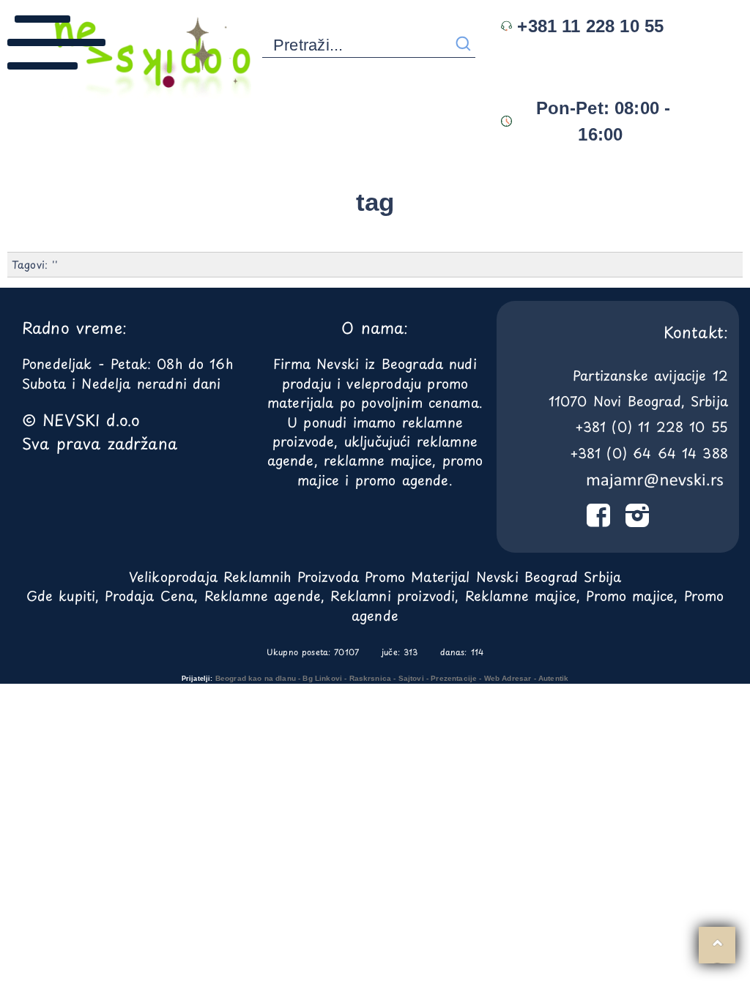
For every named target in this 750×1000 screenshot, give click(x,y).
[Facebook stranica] (598, 519)
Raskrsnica (370, 678)
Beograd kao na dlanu (255, 678)
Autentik (553, 678)
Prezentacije (454, 678)
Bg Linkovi (322, 678)
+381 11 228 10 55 (588, 26)
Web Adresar (508, 678)
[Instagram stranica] (636, 519)
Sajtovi (411, 678)
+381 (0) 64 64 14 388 (649, 453)
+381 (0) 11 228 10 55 (651, 426)
